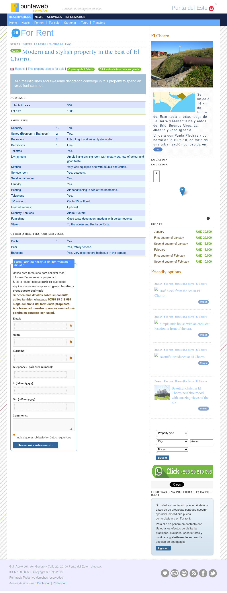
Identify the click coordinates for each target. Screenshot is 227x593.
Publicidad (43, 583)
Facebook (203, 573)
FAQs (68, 44)
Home (13, 22)
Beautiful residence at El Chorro (182, 356)
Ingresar (163, 548)
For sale (54, 22)
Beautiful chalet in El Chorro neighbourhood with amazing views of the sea (190, 395)
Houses (27, 44)
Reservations (20, 17)
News (39, 17)
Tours (84, 22)
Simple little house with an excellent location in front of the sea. (182, 326)
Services (54, 17)
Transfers (99, 22)
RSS (193, 573)
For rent (39, 22)
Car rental (70, 22)
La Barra (40, 44)
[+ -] (182, 195)
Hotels (26, 22)
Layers (174, 573)
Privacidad (59, 583)
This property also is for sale (46, 68)
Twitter (212, 573)
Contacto (184, 573)
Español (20, 68)
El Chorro (56, 44)
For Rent (37, 32)
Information (75, 17)
